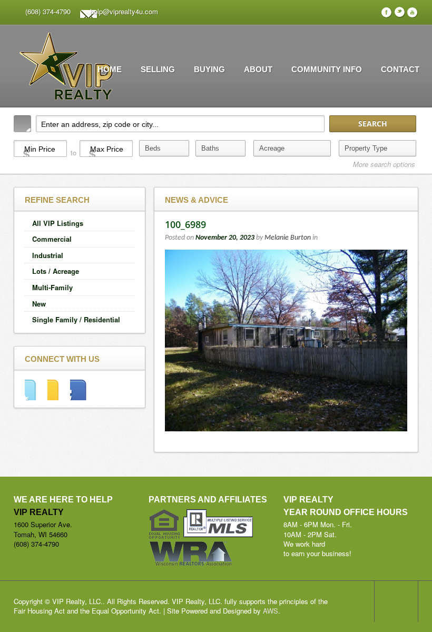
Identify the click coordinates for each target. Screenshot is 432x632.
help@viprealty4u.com (124, 11)
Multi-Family (52, 287)
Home (109, 69)
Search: (22, 123)
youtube (81, 389)
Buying (209, 69)
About (258, 69)
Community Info (326, 69)
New (39, 304)
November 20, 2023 (224, 238)
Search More (406, 180)
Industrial (47, 255)
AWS (270, 611)
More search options (384, 164)
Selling (158, 69)
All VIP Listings (57, 223)
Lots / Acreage (55, 271)
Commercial (52, 239)
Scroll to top (396, 601)
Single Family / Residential (76, 319)
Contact (400, 69)
